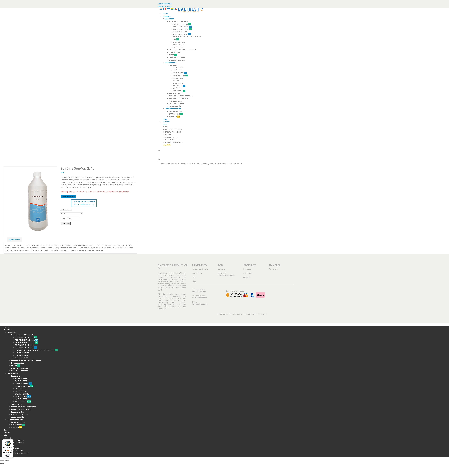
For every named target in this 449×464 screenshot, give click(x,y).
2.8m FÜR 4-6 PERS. (180, 75)
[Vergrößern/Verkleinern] (1, 460)
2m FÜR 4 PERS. (178, 70)
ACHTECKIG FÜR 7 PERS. (180, 32)
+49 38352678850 (165, 4)
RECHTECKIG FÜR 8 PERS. (182, 27)
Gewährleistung (171, 137)
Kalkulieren (66, 224)
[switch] (7, 455)
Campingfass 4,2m (175, 111)
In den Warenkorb (68, 196)
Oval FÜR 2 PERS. (178, 47)
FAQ (166, 127)
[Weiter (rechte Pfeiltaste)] (3, 463)
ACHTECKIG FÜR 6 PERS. (182, 34)
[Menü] (11, 440)
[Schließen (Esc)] (8, 460)
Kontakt (166, 122)
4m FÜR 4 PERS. (179, 86)
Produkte (166, 16)
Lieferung (168, 135)
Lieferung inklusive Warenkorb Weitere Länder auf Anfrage (84, 203)
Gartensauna (248, 273)
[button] (1, 324)
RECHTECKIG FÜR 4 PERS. (182, 29)
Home (165, 14)
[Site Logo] (190, 10)
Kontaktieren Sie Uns (200, 269)
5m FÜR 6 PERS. (179, 91)
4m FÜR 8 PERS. (178, 88)
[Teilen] (6, 460)
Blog (165, 119)
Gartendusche (176, 114)
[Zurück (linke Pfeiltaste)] (1, 463)
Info (165, 124)
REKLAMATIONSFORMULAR (174, 142)
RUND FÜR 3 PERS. (179, 45)
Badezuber (247, 269)
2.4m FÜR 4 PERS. (180, 73)
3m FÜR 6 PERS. (178, 81)
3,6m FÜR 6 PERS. (178, 83)
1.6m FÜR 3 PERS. (178, 68)
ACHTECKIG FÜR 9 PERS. (182, 24)
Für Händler (273, 269)
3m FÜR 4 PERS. (178, 78)
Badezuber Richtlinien (173, 129)
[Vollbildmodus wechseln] (3, 460)
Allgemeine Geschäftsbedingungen (226, 274)
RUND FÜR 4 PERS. (179, 42)
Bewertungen (197, 273)
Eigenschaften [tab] (14, 239)
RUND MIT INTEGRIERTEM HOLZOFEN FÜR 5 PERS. (36, 350)
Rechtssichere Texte (172, 140)
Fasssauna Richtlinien (173, 132)
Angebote (247, 277)
